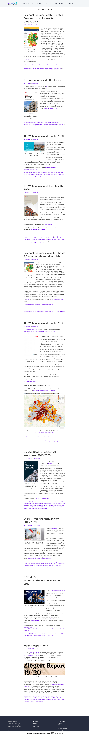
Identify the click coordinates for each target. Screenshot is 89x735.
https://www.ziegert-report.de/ (31, 655)
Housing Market (32, 70)
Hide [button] (53, 733)
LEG (50, 619)
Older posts (27, 709)
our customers (49, 172)
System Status (63, 728)
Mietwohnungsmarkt (34, 176)
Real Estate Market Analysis (30, 68)
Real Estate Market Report (42, 68)
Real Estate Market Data (53, 68)
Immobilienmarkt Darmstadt (51, 503)
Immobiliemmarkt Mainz (29, 503)
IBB (54, 331)
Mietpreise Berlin (48, 441)
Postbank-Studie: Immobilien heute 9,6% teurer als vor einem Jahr (44, 254)
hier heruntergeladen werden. (38, 229)
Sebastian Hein (34, 24)
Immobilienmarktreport (29, 313)
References (59, 3)
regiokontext (42, 176)
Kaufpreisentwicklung (43, 124)
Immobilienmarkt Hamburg (29, 239)
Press (60, 68)
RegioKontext (33, 375)
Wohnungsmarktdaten (28, 126)
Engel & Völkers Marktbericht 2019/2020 (41, 520)
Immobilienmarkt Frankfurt (57, 237)
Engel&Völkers (30, 563)
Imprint (60, 730)
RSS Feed (36, 726)
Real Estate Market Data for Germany (13, 4)
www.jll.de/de (48, 224)
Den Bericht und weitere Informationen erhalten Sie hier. (38, 437)
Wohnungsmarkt (52, 241)
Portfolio (26, 3)
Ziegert (41, 701)
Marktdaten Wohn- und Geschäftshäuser (38, 508)
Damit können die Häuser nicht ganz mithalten (39, 558)
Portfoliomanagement (48, 635)
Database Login (38, 730)
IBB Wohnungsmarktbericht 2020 (44, 136)
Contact (70, 3)
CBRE (57, 593)
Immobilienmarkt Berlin (48, 174)
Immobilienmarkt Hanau (58, 505)
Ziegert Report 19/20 (36, 646)
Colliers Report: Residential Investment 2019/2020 (40, 453)
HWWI (27, 60)
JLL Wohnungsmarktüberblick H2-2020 (44, 187)
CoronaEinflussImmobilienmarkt (43, 70)
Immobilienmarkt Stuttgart (34, 241)
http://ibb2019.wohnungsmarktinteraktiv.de (44, 432)
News (39, 3)
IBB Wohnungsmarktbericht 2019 (43, 323)
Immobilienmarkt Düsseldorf (44, 237)
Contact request (13, 730)
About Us (48, 3)
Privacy (64, 730)
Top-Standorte (61, 124)
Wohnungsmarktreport (39, 126)
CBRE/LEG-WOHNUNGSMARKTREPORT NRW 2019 (43, 580)
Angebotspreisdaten (30, 174)
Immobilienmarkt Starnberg (42, 567)
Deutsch (62, 725)
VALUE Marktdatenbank (57, 299)
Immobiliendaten (39, 174)
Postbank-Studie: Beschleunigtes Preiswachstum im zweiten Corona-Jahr (43, 18)
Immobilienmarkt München (39, 507)
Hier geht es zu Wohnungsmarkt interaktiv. (44, 390)
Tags (61, 723)
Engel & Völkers (55, 528)
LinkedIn (36, 725)
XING (35, 723)
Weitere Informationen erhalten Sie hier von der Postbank (38, 304)
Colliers (50, 463)
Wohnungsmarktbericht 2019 (31, 333)
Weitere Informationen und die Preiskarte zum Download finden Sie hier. (42, 65)
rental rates (52, 440)
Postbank (56, 70)
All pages (62, 721)
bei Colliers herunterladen (42, 498)
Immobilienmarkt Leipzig (51, 239)
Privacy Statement (59, 733)
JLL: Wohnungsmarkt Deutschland (44, 80)
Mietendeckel (26, 176)
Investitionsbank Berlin (59, 174)
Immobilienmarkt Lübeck (55, 565)
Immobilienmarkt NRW (36, 635)
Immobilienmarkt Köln (40, 239)
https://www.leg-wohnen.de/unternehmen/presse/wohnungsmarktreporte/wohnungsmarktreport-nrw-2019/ (44, 628)
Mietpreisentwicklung (53, 124)
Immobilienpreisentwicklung (40, 313)
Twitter (36, 721)
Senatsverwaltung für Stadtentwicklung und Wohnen (37, 331)
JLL (47, 86)
